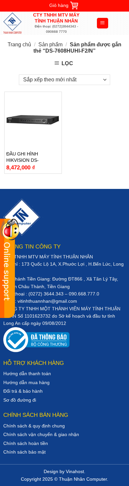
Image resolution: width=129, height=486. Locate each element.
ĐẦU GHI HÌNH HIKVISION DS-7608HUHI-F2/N (23, 157)
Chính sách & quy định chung (34, 425)
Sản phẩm (50, 44)
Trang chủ (19, 44)
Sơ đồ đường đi (19, 400)
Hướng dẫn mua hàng (26, 382)
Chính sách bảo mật (24, 452)
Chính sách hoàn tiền (25, 443)
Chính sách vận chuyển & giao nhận (41, 434)
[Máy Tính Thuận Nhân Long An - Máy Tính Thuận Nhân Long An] (18, 23)
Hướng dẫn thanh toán (27, 373)
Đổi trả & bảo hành (23, 391)
